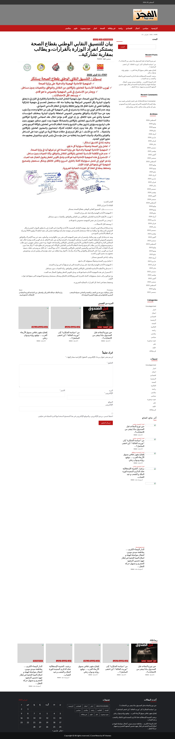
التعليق (110, 363)
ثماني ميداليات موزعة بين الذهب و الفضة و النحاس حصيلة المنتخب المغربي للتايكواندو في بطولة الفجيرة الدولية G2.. (91, 292)
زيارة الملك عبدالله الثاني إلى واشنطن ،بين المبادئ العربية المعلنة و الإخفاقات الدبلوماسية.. (40, 292)
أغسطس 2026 (151, 120)
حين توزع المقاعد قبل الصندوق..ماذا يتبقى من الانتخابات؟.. (102, 335)
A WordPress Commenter (147, 101)
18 (54, 722)
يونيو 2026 (152, 127)
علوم (76, 28)
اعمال (137, 28)
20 (40, 722)
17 (60, 722)
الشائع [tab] (144, 418)
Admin (99, 59)
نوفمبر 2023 (152, 234)
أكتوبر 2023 (152, 237)
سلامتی (68, 28)
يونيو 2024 (152, 209)
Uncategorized (108, 39)
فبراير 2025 (152, 182)
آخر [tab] (155, 418)
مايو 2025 (152, 172)
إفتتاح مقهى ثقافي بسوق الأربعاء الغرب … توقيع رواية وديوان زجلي (33, 335)
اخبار (95, 28)
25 (54, 727)
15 (28, 718)
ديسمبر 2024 (151, 189)
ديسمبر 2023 (151, 230)
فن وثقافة (111, 28)
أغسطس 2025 (151, 161)
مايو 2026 (152, 130)
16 (21, 718)
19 (47, 722)
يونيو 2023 (152, 251)
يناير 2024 (152, 227)
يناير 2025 (152, 185)
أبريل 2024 (152, 216)
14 (34, 718)
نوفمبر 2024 (152, 192)
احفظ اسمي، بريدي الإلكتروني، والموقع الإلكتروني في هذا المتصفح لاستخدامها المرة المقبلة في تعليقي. (75, 416)
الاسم (62, 390)
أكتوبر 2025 (152, 154)
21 (34, 722)
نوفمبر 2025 (152, 151)
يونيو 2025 (152, 168)
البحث (154, 39)
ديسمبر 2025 (151, 148)
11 (54, 718)
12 (47, 718)
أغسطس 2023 (151, 244)
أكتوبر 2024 (152, 196)
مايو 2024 (152, 213)
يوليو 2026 (152, 124)
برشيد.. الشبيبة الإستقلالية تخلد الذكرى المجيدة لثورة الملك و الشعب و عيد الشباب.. (137, 77)
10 (60, 718)
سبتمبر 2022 (151, 282)
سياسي (145, 28)
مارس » (55, 730)
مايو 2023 (152, 254)
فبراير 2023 (152, 265)
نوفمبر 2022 (152, 275)
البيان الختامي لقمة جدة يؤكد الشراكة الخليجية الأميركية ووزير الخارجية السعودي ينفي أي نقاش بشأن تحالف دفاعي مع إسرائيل (137, 104)
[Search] (19, 28)
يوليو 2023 (152, 247)
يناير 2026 (152, 144)
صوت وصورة (85, 28)
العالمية (153, 327)
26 (47, 727)
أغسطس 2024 (151, 203)
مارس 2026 (152, 137)
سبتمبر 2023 (151, 240)
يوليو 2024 (152, 206)
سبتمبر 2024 (151, 199)
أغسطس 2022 (151, 285)
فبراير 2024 (152, 223)
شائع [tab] (150, 418)
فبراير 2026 (152, 141)
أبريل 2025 (152, 175)
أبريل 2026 (152, 134)
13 (40, 718)
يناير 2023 (152, 268)
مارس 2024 (152, 220)
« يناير (61, 730)
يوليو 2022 (152, 289)
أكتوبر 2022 (152, 278)
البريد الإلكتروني (108, 391)
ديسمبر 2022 (151, 271)
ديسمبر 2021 (151, 292)
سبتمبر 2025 (151, 158)
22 (28, 722)
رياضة (120, 28)
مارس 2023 (152, 261)
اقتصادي (129, 28)
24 (60, 727)
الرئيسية (154, 28)
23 (21, 722)
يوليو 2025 (152, 165)
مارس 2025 (152, 179)
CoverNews (95, 735)
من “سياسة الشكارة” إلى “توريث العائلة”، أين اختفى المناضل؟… (68, 335)
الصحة (102, 28)
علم (154, 344)
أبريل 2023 (152, 258)
